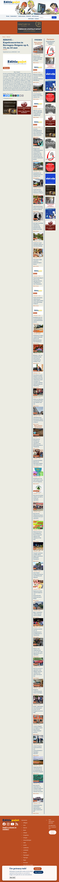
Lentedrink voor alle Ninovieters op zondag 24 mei (38, 174)
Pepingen (25, 857)
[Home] (12, 2)
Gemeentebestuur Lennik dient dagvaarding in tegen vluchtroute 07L (37, 808)
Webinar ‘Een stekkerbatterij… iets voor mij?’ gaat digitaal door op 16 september (38, 651)
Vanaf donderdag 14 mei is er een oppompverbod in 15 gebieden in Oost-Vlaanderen (38, 281)
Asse (24, 825)
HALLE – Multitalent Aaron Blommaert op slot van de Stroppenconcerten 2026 (38, 709)
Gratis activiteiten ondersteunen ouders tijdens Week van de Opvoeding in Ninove (38, 300)
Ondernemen (21, 16)
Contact (37, 18)
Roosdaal (25, 862)
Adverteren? (35, 16)
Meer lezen (36, 62)
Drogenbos (26, 835)
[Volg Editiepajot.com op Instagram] (8, 825)
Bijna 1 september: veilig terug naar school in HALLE (37, 614)
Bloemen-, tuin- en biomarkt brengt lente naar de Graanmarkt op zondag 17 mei (37, 358)
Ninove (8, 36)
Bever (24, 830)
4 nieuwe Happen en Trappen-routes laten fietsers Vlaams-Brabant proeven (37, 729)
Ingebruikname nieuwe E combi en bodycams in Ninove (38, 191)
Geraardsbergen (27, 840)
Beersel (25, 827)
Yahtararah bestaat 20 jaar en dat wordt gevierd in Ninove (38, 208)
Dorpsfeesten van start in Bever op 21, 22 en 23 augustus (38, 480)
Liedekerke (26, 847)
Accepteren (37, 868)
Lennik (25, 845)
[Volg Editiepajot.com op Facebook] (4, 825)
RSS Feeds (31, 18)
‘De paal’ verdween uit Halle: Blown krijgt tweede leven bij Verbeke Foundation (38, 556)
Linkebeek (25, 850)
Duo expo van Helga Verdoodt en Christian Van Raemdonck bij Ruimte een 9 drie (38, 226)
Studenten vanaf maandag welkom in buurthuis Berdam (38, 244)
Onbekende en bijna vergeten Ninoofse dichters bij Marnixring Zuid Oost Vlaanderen (38, 338)
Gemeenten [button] (13, 16)
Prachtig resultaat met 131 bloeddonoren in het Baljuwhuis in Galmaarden (37, 632)
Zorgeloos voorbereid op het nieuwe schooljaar (37, 691)
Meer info (12, 877)
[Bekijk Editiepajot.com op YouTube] (12, 825)
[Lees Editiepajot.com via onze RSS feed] (16, 825)
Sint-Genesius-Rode (28, 865)
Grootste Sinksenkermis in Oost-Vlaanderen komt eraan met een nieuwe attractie (38, 132)
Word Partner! (52, 832)
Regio (24, 860)
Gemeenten (24, 820)
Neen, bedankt (38, 872)
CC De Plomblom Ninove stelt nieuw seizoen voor (37, 96)
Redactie (28, 16)
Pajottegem (26, 855)
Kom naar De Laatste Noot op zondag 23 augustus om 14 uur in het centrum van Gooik (38, 788)
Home (7, 16)
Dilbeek (25, 832)
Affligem (25, 822)
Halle (24, 842)
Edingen (25, 837)
